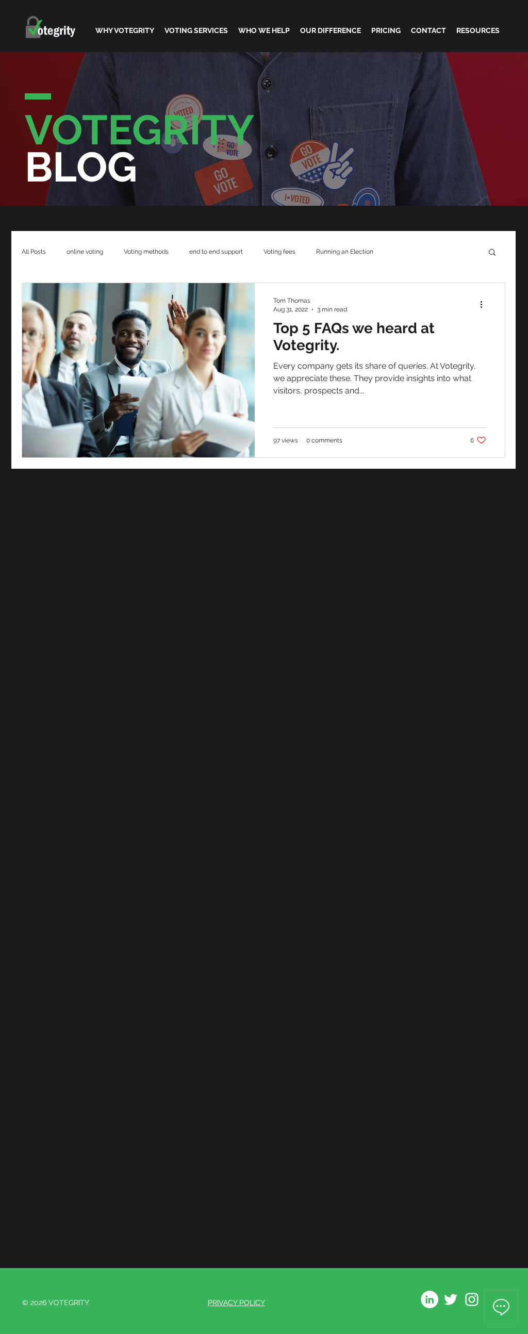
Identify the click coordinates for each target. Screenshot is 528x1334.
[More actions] (484, 304)
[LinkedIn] (429, 1299)
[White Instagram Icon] (472, 1299)
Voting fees (279, 251)
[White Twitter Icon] (450, 1299)
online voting (85, 251)
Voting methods (146, 251)
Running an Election (344, 251)
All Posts (34, 251)
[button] (492, 253)
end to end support (216, 251)
